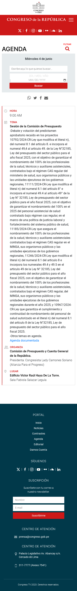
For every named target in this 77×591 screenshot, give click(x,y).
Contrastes (38, 433)
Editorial (38, 444)
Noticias (38, 428)
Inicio (39, 422)
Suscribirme (38, 515)
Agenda (38, 438)
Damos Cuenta (38, 449)
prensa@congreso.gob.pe (34, 536)
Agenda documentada (24, 340)
